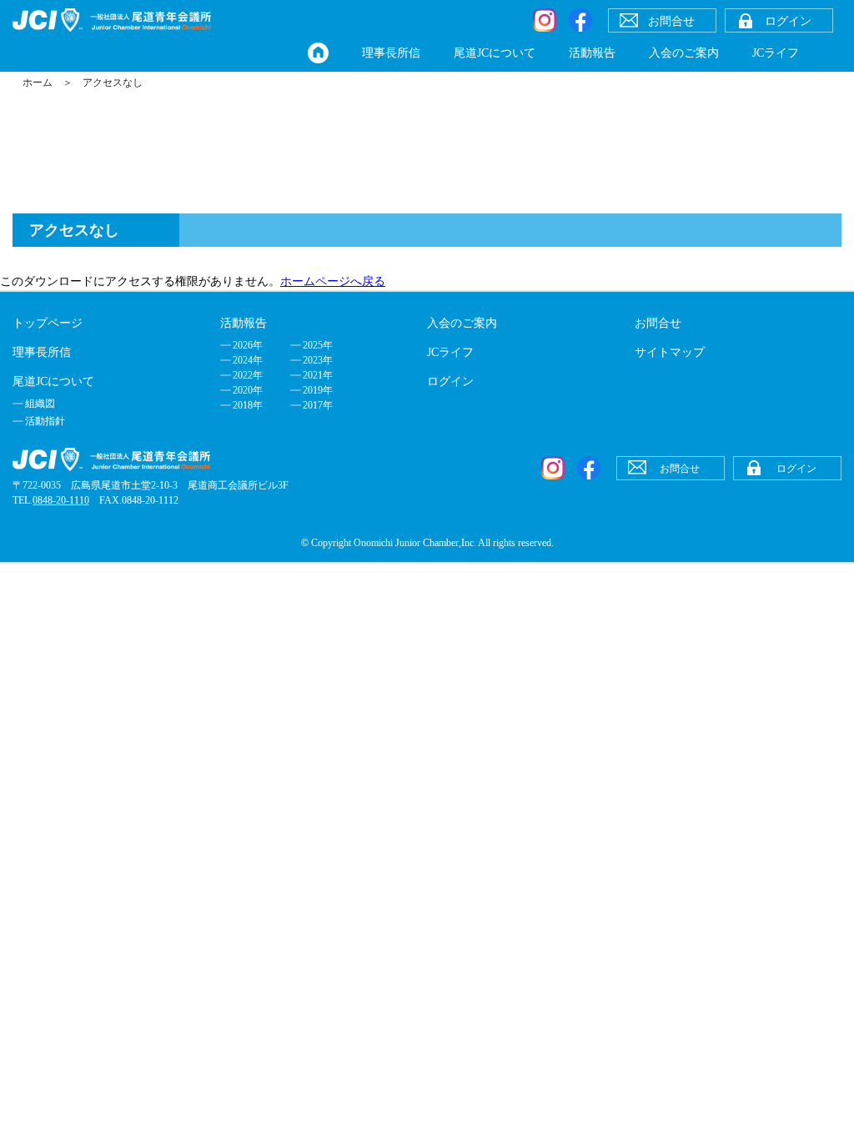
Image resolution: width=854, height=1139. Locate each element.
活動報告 (592, 53)
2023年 (318, 360)
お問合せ (658, 323)
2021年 (318, 375)
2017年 (318, 405)
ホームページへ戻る (332, 281)
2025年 (318, 345)
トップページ (48, 323)
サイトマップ (670, 352)
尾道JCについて (494, 53)
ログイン (450, 381)
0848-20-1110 (61, 500)
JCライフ (775, 53)
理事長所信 (391, 53)
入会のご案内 (684, 53)
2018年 (248, 405)
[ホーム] (318, 53)
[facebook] (580, 20)
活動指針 (45, 421)
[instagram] (544, 20)
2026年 (248, 345)
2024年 (248, 360)
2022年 (248, 375)
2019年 (318, 390)
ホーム (38, 82)
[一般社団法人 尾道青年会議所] (112, 20)
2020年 (248, 390)
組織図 (40, 403)
